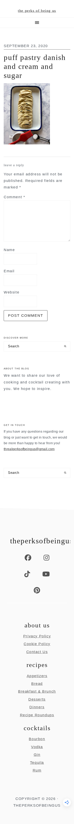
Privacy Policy (37, 636)
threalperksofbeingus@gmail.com (29, 449)
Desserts (37, 699)
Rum (37, 770)
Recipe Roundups (37, 715)
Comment (14, 197)
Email (9, 271)
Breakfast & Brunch (37, 691)
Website (11, 292)
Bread (37, 684)
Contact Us (37, 652)
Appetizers (37, 676)
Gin (37, 755)
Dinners (36, 707)
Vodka (37, 747)
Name (9, 250)
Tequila (37, 763)
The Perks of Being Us (37, 11)
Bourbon (37, 739)
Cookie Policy (37, 644)
